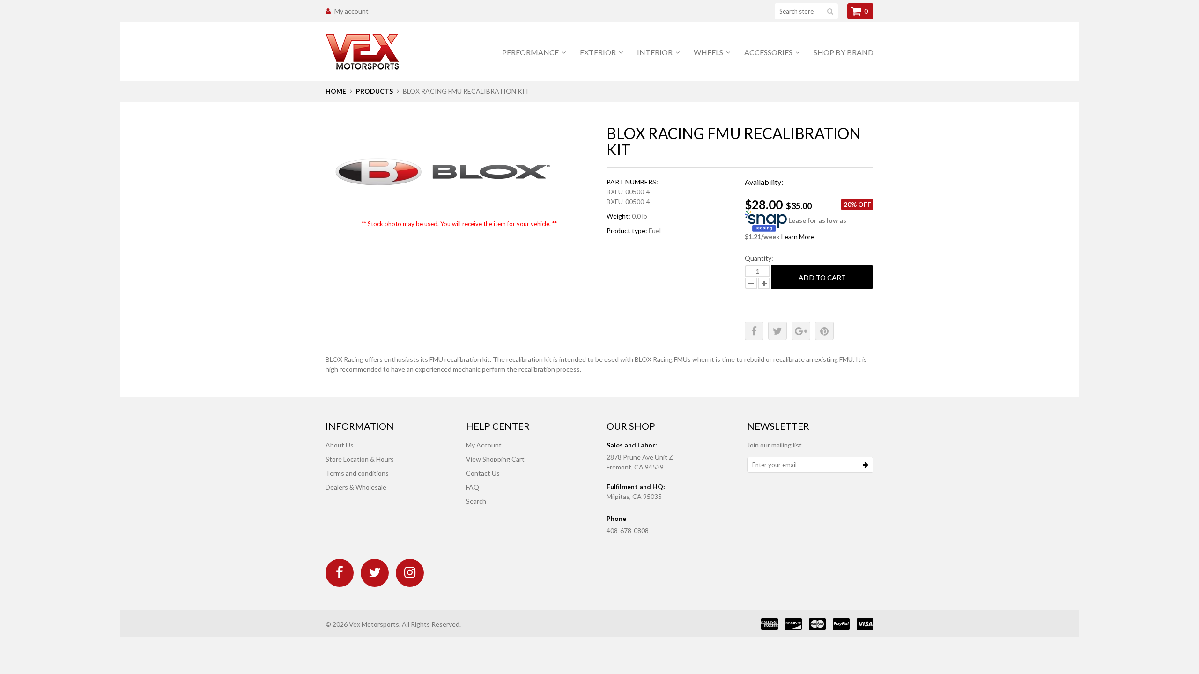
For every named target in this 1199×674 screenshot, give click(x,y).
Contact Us (483, 473)
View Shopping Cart (495, 459)
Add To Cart (822, 277)
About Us (340, 445)
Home (336, 91)
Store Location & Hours (360, 459)
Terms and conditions (357, 473)
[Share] (754, 331)
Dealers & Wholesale (356, 487)
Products (374, 91)
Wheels (709, 52)
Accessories (769, 52)
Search (476, 501)
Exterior (598, 52)
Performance (531, 52)
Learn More (797, 237)
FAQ (472, 487)
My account (351, 11)
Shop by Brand (843, 52)
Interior (655, 52)
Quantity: (759, 258)
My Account (484, 445)
